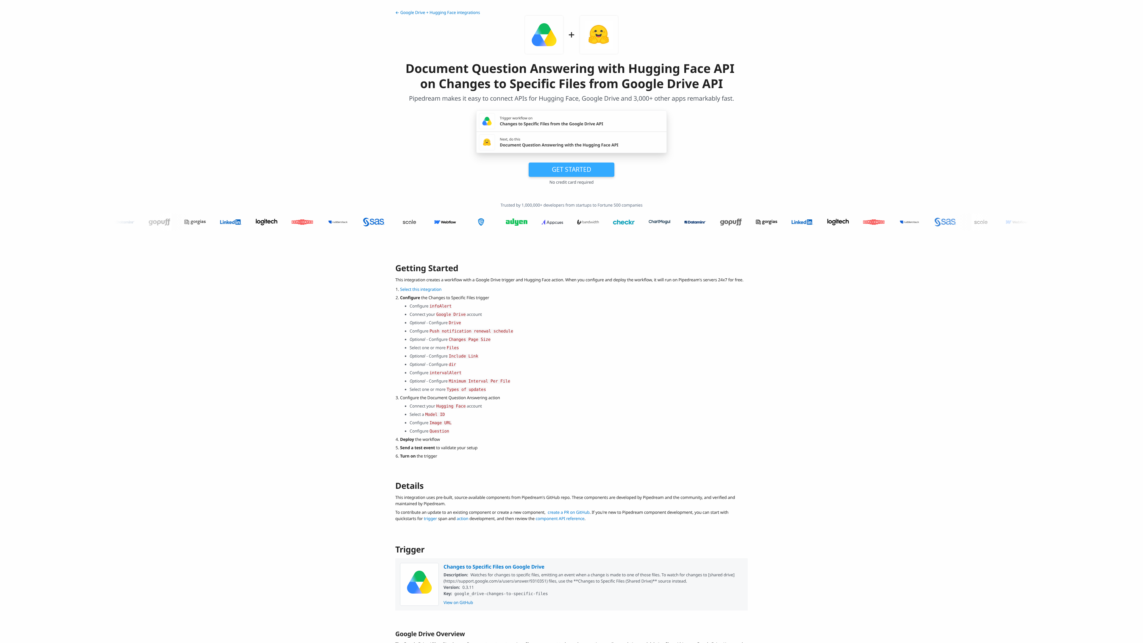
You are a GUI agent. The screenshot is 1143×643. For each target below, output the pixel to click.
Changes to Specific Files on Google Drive (494, 566)
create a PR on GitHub (569, 512)
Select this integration (420, 289)
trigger (430, 519)
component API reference (560, 519)
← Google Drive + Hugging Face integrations (437, 12)
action (462, 519)
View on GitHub (458, 602)
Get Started (571, 169)
